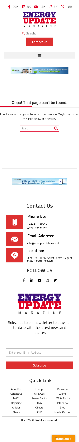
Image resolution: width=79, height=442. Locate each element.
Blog (62, 407)
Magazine (16, 403)
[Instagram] (47, 280)
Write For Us (63, 398)
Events (63, 394)
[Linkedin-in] (31, 280)
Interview (62, 403)
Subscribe (39, 365)
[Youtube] (39, 280)
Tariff (15, 398)
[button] (39, 55)
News (16, 412)
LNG (39, 403)
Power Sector (39, 398)
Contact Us (16, 394)
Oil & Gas (39, 394)
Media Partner (62, 412)
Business (62, 389)
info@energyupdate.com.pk (43, 243)
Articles (16, 407)
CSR (39, 412)
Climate (39, 407)
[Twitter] (55, 280)
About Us (16, 389)
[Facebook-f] (23, 280)
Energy (39, 389)
